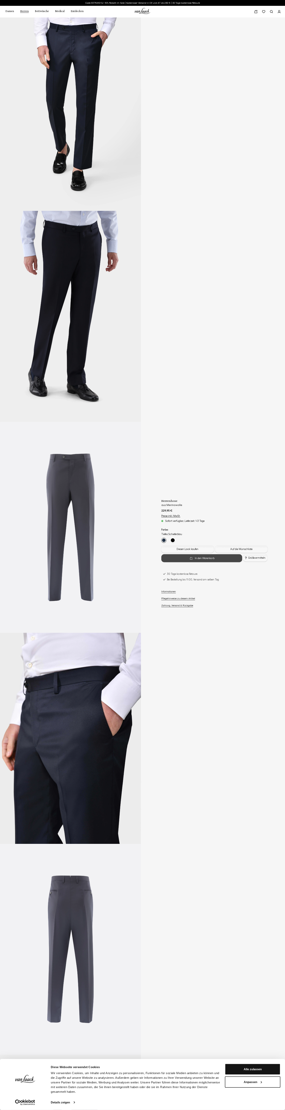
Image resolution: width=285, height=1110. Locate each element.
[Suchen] (271, 12)
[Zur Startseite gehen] (142, 10)
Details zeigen (60, 1102)
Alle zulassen (253, 1069)
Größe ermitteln (256, 558)
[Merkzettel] (264, 12)
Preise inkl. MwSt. (170, 516)
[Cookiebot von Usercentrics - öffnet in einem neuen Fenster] (25, 1102)
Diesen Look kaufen (187, 549)
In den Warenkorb (204, 558)
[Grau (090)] (172, 540)
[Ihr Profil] (279, 12)
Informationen (168, 591)
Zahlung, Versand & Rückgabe (177, 605)
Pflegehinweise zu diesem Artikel (178, 598)
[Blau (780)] (163, 540)
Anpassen (250, 1081)
